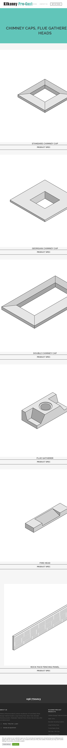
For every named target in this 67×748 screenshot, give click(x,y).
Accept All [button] (15, 744)
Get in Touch (56, 4)
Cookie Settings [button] (6, 744)
